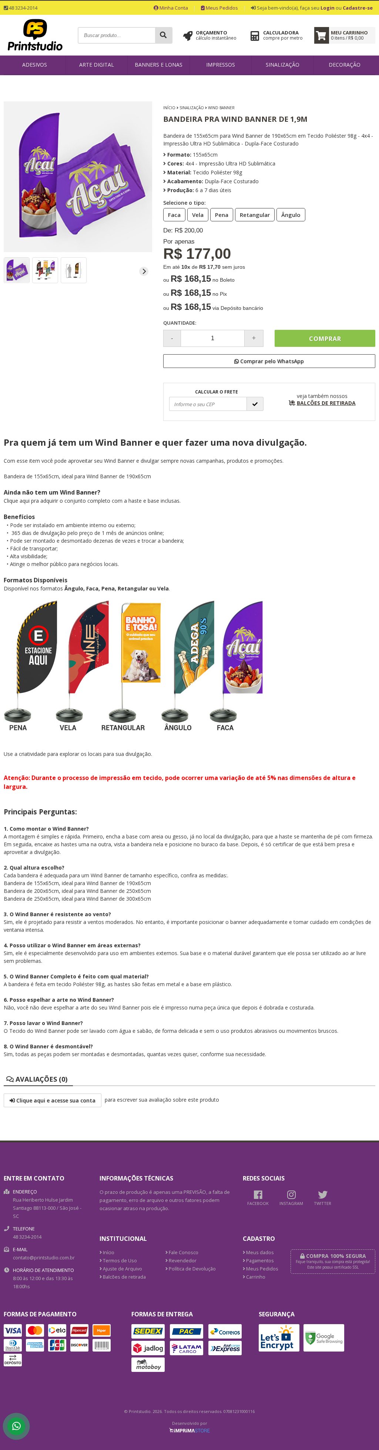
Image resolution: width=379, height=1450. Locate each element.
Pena (221, 214)
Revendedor (182, 1261)
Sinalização (282, 64)
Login (328, 7)
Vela (198, 214)
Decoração (344, 64)
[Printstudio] (35, 52)
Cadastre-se (358, 7)
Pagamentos (259, 1261)
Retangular (255, 214)
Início (169, 107)
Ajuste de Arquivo (122, 1269)
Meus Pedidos (221, 7)
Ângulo (291, 214)
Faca (174, 214)
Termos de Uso (119, 1261)
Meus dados (259, 1252)
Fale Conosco (183, 1252)
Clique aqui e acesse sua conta (55, 1100)
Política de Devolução (192, 1269)
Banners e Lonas (158, 64)
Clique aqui (17, 500)
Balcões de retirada (124, 1277)
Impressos (220, 64)
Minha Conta (173, 7)
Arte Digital (96, 64)
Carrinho (255, 1277)
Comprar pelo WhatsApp (271, 361)
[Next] (143, 271)
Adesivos (34, 64)
